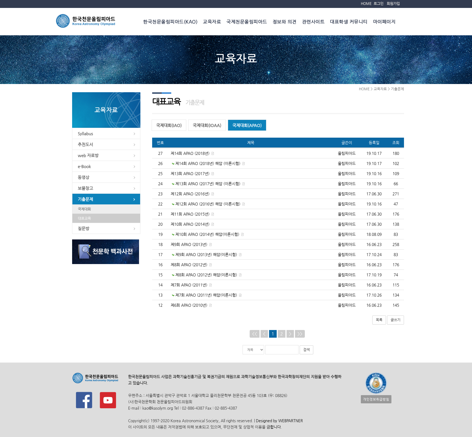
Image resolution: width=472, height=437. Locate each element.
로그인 (379, 3)
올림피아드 (347, 153)
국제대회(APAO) (247, 125)
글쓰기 (395, 320)
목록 (379, 320)
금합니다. (274, 427)
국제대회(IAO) (169, 125)
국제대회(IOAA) (207, 125)
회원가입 (393, 3)
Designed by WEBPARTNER (279, 420)
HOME (366, 3)
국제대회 (84, 209)
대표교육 (84, 218)
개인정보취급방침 (376, 399)
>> (299, 333)
